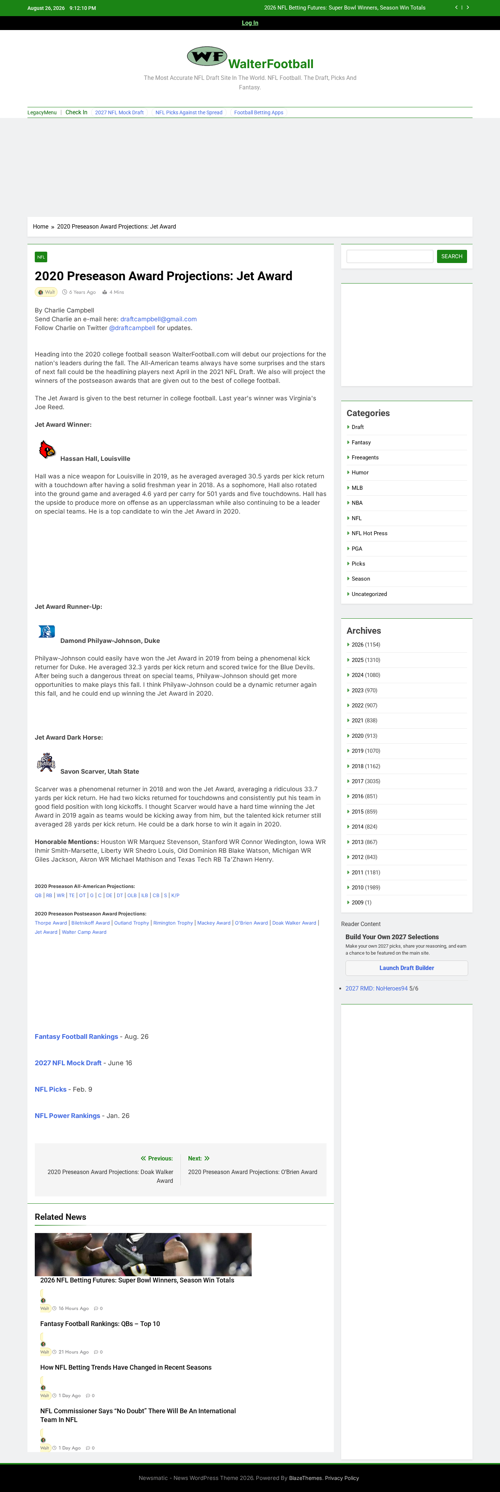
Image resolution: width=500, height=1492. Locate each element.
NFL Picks (51, 1089)
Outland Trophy (131, 923)
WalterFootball (271, 63)
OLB (132, 895)
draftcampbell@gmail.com (158, 319)
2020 (357, 736)
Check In (76, 112)
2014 (357, 826)
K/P (175, 895)
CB (156, 895)
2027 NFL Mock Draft (119, 112)
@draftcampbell (132, 328)
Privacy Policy (342, 1478)
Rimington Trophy (173, 923)
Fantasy (361, 442)
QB (38, 895)
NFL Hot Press (370, 533)
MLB (357, 488)
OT (82, 895)
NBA (357, 503)
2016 (357, 796)
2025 (357, 660)
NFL (41, 257)
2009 (357, 902)
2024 (357, 675)
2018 (357, 766)
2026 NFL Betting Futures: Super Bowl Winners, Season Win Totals (345, 8)
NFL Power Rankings (67, 1115)
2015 (357, 811)
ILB (144, 895)
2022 (357, 705)
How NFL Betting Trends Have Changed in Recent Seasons (126, 1367)
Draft (358, 427)
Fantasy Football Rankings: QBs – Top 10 (100, 1324)
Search (452, 256)
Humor (360, 472)
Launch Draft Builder (407, 968)
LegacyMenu (42, 112)
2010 (357, 887)
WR (60, 895)
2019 (357, 751)
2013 (357, 842)
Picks (358, 563)
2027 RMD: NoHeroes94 (377, 988)
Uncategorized (369, 594)
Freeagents (365, 457)
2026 (357, 644)
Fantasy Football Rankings (76, 1036)
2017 (357, 781)
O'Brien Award (251, 923)
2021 (357, 720)
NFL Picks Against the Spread (189, 112)
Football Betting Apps (258, 112)
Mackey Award (214, 923)
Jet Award (46, 932)
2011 (357, 872)
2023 (357, 690)
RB (49, 895)
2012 (357, 857)
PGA (357, 548)
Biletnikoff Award (90, 923)
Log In (250, 22)
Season (361, 578)
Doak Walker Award (294, 923)
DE (109, 895)
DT (120, 895)
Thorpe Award (51, 923)
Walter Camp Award (84, 932)
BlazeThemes (305, 1478)
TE (72, 895)
